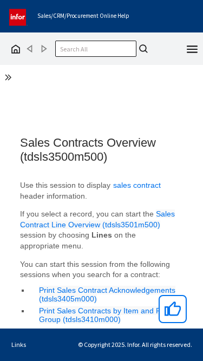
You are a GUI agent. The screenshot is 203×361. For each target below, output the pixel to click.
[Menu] (192, 48)
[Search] (143, 49)
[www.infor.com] (18, 16)
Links (18, 344)
